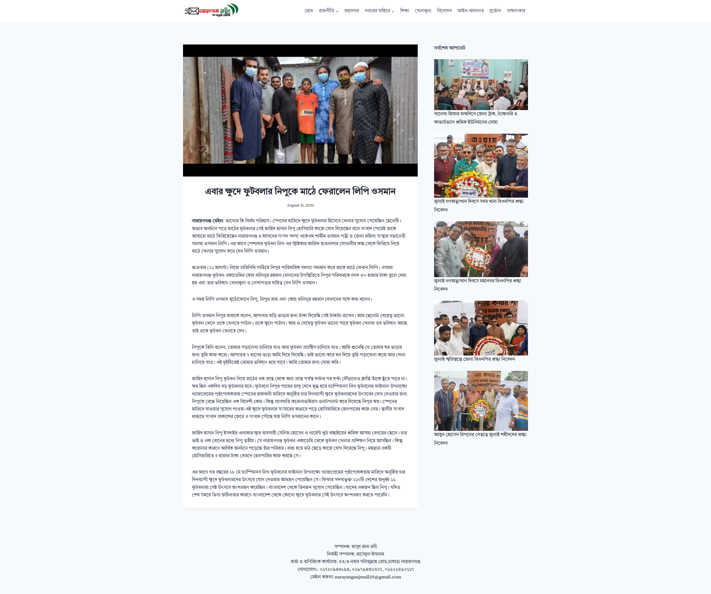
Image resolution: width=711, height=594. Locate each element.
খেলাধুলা (423, 11)
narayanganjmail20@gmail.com (368, 577)
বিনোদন (444, 11)
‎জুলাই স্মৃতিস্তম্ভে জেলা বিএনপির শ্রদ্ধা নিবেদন (474, 359)
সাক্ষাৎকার (516, 11)
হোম (309, 11)
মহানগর (351, 11)
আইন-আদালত (470, 11)
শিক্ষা (404, 11)
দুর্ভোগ (495, 11)
